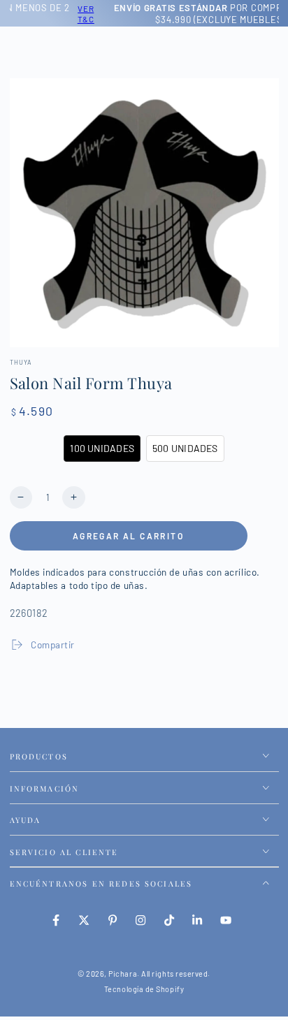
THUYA (21, 362)
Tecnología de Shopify (144, 988)
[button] (102, 448)
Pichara (122, 973)
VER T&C (35, 13)
